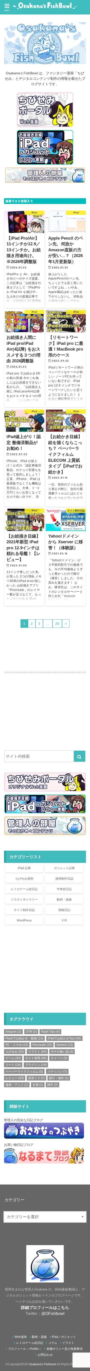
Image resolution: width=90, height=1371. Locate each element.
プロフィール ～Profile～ (25, 1348)
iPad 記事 (24, 868)
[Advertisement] (45, 702)
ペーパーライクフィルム (24, 1071)
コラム (52, 1342)
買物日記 (64, 910)
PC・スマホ (17, 1045)
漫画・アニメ (17, 1085)
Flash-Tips (50, 1031)
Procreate (42, 1045)
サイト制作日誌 (24, 910)
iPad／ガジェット (64, 1336)
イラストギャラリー (24, 899)
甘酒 (37, 1085)
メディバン (57, 1071)
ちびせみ (15, 1051)
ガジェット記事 (64, 868)
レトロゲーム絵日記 (24, 889)
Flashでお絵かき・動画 (24, 1038)
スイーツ (59, 1058)
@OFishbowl (52, 1313)
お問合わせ (45, 1354)
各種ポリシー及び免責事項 (64, 1348)
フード (13, 1065)
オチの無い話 (62, 1051)
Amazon (13, 1031)
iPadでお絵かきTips (64, 1038)
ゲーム (13, 1058)
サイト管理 (35, 1058)
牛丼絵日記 (64, 889)
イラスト (37, 1051)
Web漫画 (20, 1336)
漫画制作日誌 (64, 878)
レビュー (15, 1078)
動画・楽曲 (64, 899)
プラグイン (35, 1065)
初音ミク (36, 1078)
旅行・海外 (58, 1078)
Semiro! (64, 1045)
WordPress (24, 920)
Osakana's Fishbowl (42, 1364)
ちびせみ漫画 (24, 878)
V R (64, 920)
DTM (31, 1031)
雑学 (52, 1085)
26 (57, 624)
